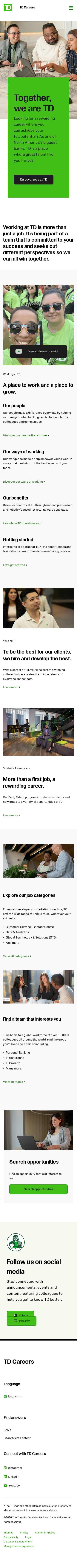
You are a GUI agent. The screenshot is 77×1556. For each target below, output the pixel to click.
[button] (13, 1396)
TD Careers (19, 1361)
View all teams (13, 1082)
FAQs (7, 1430)
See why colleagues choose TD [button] (43, 351)
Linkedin (26, 1317)
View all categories (16, 956)
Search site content (17, 1438)
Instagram (27, 1322)
